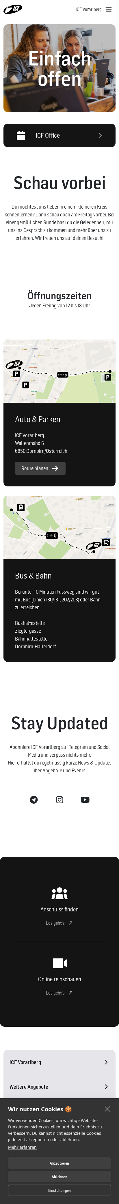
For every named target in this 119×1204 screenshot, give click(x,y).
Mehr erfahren (22, 1147)
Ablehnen (59, 1176)
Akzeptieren (59, 1163)
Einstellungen (59, 1190)
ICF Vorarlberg (25, 1062)
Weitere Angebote (29, 1087)
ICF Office (48, 135)
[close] (107, 1108)
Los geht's (55, 923)
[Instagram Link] (59, 800)
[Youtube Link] (85, 800)
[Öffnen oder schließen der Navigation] (109, 9)
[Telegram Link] (34, 800)
